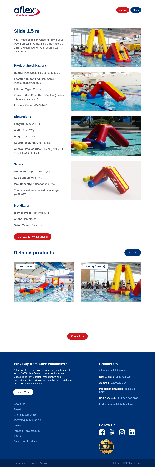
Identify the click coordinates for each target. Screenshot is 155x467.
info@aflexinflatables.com (113, 370)
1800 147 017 (118, 383)
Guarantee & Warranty (38, 463)
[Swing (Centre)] (111, 282)
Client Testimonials (25, 414)
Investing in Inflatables (27, 420)
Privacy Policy (19, 463)
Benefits (19, 409)
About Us (19, 404)
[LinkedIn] (132, 432)
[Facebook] (102, 432)
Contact (123, 10)
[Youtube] (112, 432)
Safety (18, 425)
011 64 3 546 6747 (128, 398)
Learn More (23, 392)
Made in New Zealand (27, 430)
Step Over (25, 266)
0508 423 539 (123, 377)
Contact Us (77, 336)
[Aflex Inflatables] (27, 11)
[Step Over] (44, 282)
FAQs (17, 436)
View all (132, 252)
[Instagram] (122, 432)
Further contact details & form (116, 404)
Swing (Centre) (95, 266)
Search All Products (26, 441)
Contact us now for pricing (33, 236)
